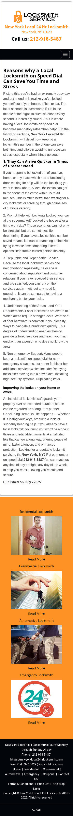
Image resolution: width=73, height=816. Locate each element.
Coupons (49, 774)
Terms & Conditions (20, 784)
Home (17, 769)
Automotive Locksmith (36, 620)
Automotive (12, 774)
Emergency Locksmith (36, 675)
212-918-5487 (46, 38)
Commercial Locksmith (36, 566)
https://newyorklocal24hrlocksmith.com (36, 759)
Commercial (51, 769)
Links (36, 788)
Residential (32, 769)
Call (38, 810)
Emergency (31, 774)
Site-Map (59, 784)
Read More (36, 559)
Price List (43, 784)
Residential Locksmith (36, 511)
